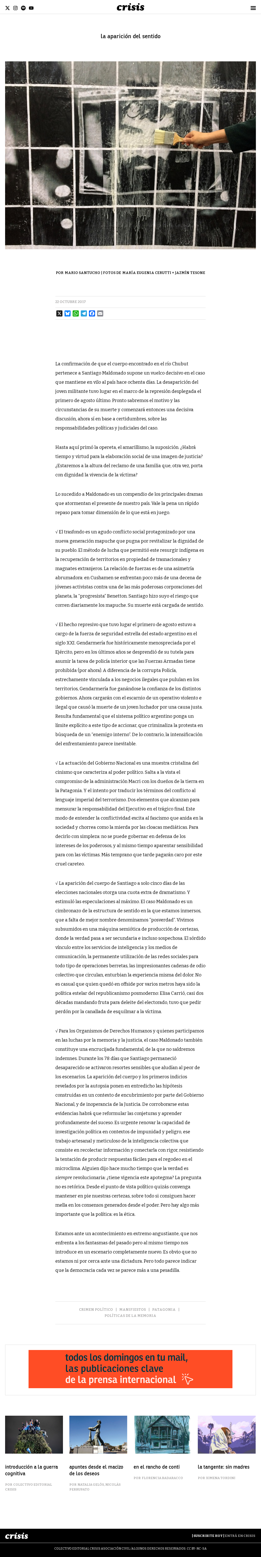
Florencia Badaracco (162, 1478)
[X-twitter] (7, 8)
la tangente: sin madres (224, 1467)
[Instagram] (15, 8)
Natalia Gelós (90, 1484)
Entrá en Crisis (240, 1535)
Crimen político (96, 1309)
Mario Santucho (82, 273)
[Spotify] (23, 8)
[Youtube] (31, 8)
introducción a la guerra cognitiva (31, 1470)
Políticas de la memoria (130, 1316)
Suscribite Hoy (208, 1535)
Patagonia (164, 1309)
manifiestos (132, 1309)
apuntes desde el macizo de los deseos (96, 1470)
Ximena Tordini (220, 1478)
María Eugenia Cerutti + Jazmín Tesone (163, 273)
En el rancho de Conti (157, 1467)
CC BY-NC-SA (197, 1548)
